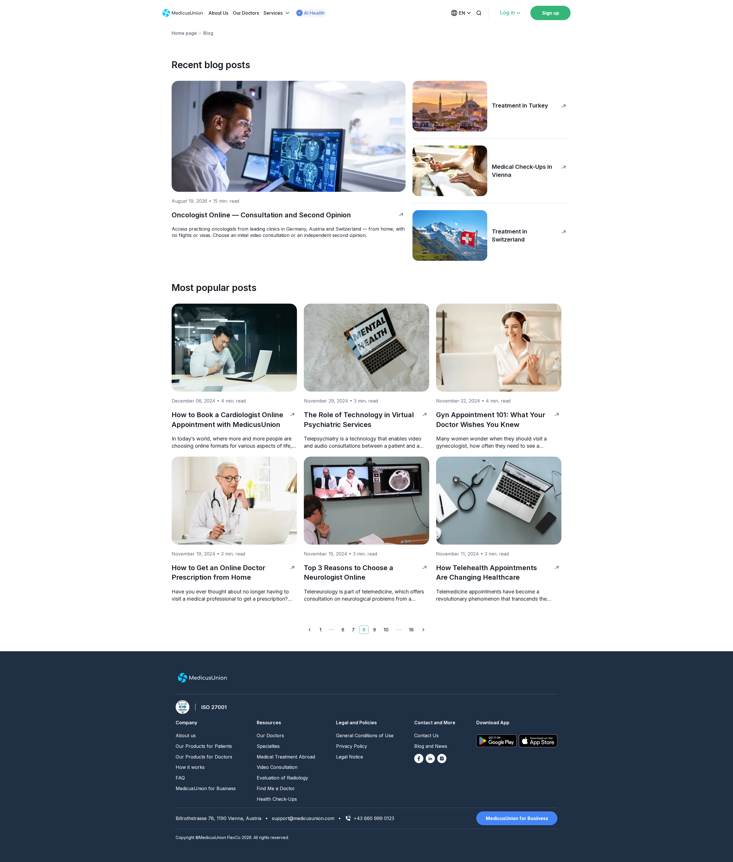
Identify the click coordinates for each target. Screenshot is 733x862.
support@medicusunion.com (303, 818)
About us (186, 735)
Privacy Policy (351, 746)
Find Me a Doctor (276, 788)
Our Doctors (246, 13)
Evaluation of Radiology (282, 778)
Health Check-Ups (277, 799)
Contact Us (426, 735)
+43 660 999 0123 (374, 818)
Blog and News (430, 746)
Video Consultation (277, 767)
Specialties (268, 746)
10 (386, 630)
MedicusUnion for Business (206, 788)
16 (411, 630)
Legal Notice (349, 757)
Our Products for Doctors (204, 757)
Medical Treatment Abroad (286, 757)
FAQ (180, 778)
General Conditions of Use (365, 735)
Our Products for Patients (204, 746)
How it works (190, 767)
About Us (218, 13)
